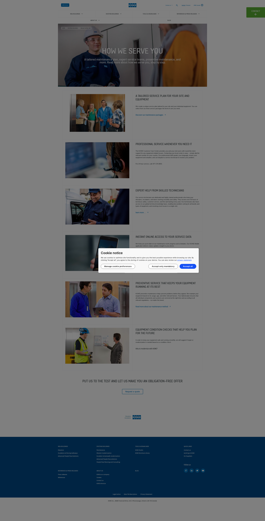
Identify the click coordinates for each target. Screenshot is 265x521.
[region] (148, 260)
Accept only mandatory (163, 266)
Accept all (188, 266)
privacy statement (184, 260)
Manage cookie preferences (118, 266)
